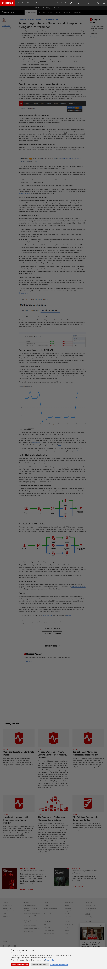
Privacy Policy (50, 960)
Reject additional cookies (39, 964)
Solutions (29, 3)
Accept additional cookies (20, 964)
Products (20, 3)
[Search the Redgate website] (98, 3)
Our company (50, 3)
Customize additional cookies (59, 964)
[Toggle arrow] (92, 3)
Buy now (89, 3)
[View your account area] (104, 3)
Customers (39, 3)
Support (59, 3)
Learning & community (72, 3)
